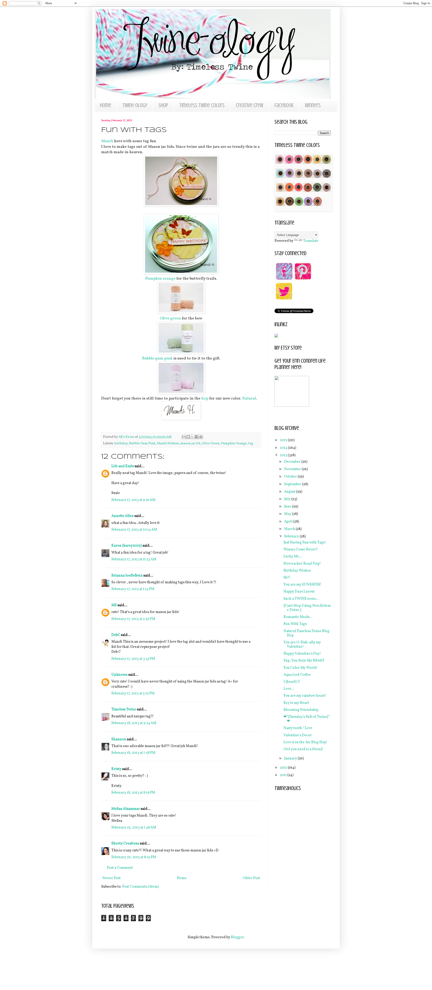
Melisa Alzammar (125, 808)
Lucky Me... (293, 556)
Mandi (107, 141)
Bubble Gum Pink (142, 443)
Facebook (284, 105)
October (291, 476)
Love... (289, 688)
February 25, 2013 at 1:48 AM (133, 827)
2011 (283, 775)
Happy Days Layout (299, 591)
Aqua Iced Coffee (297, 674)
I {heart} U (292, 681)
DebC (115, 635)
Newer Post (111, 878)
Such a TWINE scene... (301, 598)
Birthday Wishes (297, 570)
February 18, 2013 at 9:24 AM (133, 723)
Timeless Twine (123, 709)
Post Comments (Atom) (140, 886)
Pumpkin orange (160, 278)
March (290, 529)
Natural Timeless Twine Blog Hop (306, 633)
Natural (249, 398)
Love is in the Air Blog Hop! (305, 742)
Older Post (251, 878)
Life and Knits (122, 466)
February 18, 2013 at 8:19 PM (133, 792)
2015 (284, 440)
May (288, 514)
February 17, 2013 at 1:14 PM (132, 589)
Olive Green (211, 443)
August (290, 491)
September (293, 484)
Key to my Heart (296, 702)
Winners (313, 105)
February (292, 536)
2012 (284, 767)
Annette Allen (122, 516)
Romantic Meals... (298, 617)
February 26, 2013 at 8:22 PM (133, 857)
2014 (284, 447)
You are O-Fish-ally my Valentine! (302, 644)
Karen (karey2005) (126, 545)
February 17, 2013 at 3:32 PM (133, 658)
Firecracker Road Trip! (302, 563)
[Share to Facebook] (196, 437)
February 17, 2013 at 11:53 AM (133, 559)
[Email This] (184, 437)
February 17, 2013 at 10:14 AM (134, 529)
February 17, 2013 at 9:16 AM (133, 500)
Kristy (116, 769)
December (292, 461)
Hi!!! (287, 577)
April (288, 521)
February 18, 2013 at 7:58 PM (133, 752)
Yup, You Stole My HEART (304, 660)
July (287, 499)
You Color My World (300, 667)
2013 (284, 455)
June (288, 506)
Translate (310, 240)
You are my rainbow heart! (305, 695)
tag (250, 443)
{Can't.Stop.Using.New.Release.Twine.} (307, 608)
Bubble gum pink (157, 358)
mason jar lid (190, 443)
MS (114, 605)
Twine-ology (134, 105)
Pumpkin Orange (234, 443)
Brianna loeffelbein (127, 575)
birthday (121, 443)
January (291, 758)
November (293, 469)
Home (105, 105)
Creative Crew (249, 105)
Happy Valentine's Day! (302, 653)
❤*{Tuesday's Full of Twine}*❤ (307, 719)
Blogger (237, 937)
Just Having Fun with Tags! (305, 542)
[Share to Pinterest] (201, 437)
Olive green (170, 318)
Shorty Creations (125, 843)
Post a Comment (120, 867)
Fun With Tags (295, 624)
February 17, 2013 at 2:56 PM (133, 619)
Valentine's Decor (298, 735)
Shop (163, 105)
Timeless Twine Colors (202, 105)
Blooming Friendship (301, 709)
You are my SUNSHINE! (303, 584)
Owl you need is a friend (303, 749)
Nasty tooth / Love (298, 728)
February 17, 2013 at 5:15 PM (133, 693)
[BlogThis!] (188, 437)
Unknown (119, 674)
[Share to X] (192, 437)
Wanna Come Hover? (301, 549)
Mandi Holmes (168, 443)
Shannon (118, 739)
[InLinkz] (276, 335)
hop (204, 398)
